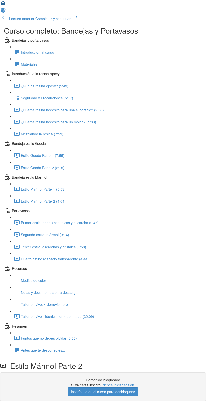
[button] (3, 4)
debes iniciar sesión (118, 384)
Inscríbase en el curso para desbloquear (103, 391)
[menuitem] (3, 11)
